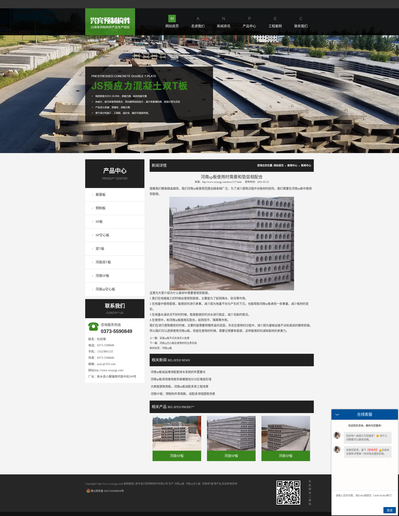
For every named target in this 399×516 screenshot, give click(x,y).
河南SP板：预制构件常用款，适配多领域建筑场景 (183, 393)
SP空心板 (102, 235)
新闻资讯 (223, 22)
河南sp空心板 (105, 289)
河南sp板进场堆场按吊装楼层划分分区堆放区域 (181, 379)
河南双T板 (103, 262)
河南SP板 (102, 275)
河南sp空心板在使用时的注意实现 (178, 343)
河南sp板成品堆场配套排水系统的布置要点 (178, 372)
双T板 (100, 248)
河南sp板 (179, 483)
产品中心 (249, 22)
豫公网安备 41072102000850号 (107, 491)
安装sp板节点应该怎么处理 (174, 338)
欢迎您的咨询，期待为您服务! (364, 425)
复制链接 (129, 483)
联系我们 (301, 22)
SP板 (99, 221)
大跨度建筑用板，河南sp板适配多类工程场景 (179, 386)
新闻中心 (292, 165)
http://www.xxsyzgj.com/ (109, 370)
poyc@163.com (106, 364)
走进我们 (197, 22)
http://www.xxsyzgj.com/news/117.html (221, 182)
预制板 (101, 208)
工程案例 (275, 22)
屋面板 (101, 194)
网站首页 (172, 22)
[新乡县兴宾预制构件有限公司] (110, 10)
